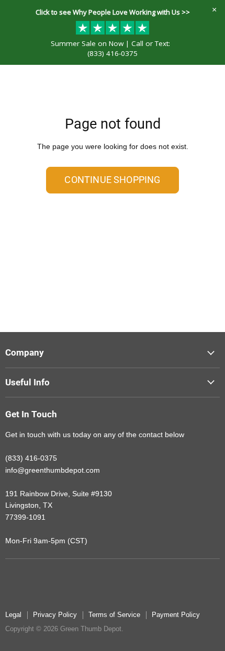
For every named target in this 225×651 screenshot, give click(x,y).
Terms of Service (114, 615)
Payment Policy (176, 615)
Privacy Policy (55, 615)
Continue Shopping (112, 179)
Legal (13, 615)
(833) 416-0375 (112, 53)
